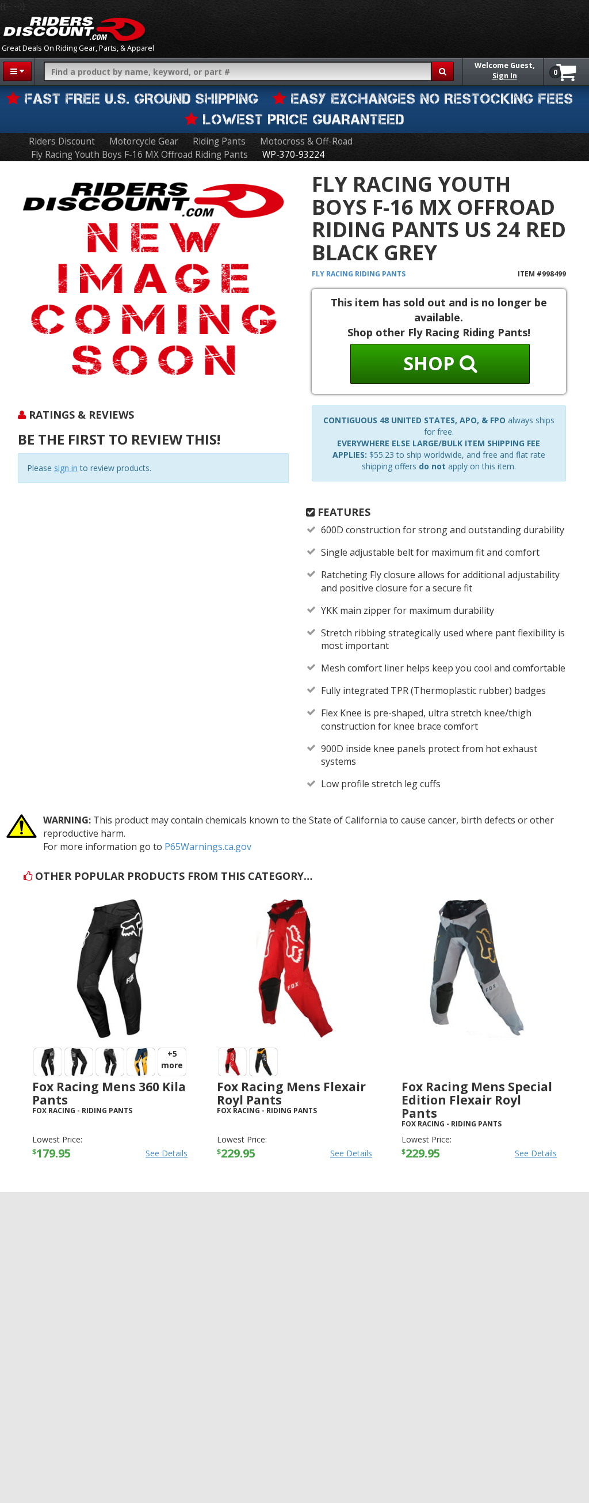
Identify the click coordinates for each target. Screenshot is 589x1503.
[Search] (442, 71)
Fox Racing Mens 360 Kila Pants (109, 1093)
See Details (167, 1153)
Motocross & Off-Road (306, 141)
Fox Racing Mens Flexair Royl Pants (291, 1093)
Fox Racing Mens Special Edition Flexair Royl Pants (476, 1100)
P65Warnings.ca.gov (208, 846)
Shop (431, 363)
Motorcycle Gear (143, 141)
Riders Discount (62, 141)
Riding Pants (219, 141)
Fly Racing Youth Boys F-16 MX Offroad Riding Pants (139, 155)
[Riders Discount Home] (74, 28)
